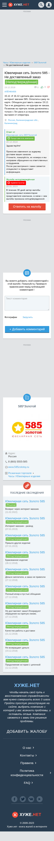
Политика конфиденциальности (27, 773)
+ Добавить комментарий (27, 329)
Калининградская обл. (27, 120)
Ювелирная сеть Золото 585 (25, 501)
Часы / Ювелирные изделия (24, 476)
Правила (26, 763)
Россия (11, 120)
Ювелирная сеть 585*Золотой (21, 135)
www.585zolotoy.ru (18, 467)
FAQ (27, 782)
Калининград (10, 123)
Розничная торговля (20, 473)
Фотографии (10, 317)
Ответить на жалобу (27, 206)
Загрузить (27, 317)
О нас (27, 747)
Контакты (27, 755)
